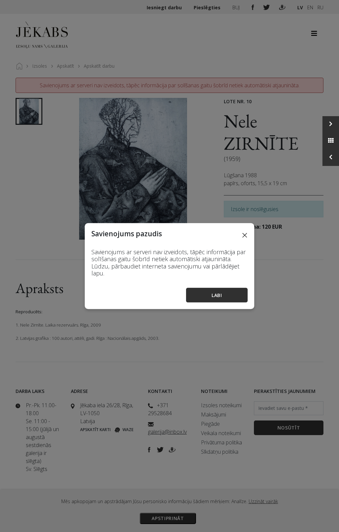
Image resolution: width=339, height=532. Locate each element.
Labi (217, 295)
